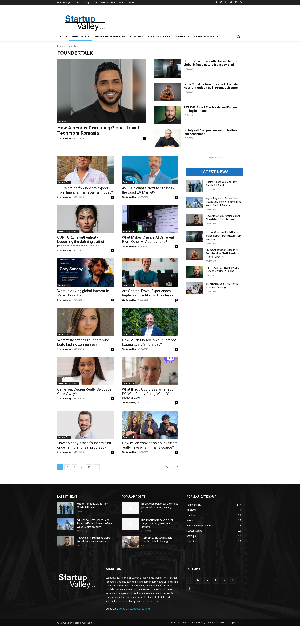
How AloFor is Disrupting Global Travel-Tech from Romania (99, 130)
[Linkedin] (226, 3)
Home (60, 46)
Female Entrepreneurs (68, 231)
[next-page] (97, 467)
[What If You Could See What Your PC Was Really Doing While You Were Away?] (150, 371)
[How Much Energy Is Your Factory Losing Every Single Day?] (150, 322)
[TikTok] (231, 3)
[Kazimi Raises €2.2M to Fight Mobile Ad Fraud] (194, 186)
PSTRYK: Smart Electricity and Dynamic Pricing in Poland (211, 109)
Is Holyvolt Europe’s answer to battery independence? (211, 132)
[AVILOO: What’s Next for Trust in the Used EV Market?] (150, 170)
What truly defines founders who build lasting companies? (83, 342)
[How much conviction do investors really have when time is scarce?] (150, 425)
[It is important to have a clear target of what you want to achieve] (130, 524)
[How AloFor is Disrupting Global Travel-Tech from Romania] (101, 91)
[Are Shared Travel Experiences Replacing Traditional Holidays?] (150, 272)
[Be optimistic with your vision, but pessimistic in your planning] (130, 508)
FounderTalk (64, 121)
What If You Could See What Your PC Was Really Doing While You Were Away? (148, 393)
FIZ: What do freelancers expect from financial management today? (85, 190)
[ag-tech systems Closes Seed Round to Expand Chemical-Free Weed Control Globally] (194, 202)
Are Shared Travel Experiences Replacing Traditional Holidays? (147, 293)
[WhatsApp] (241, 3)
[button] (238, 36)
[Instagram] (221, 3)
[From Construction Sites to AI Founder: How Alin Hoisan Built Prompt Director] (167, 92)
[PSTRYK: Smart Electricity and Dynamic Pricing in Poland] (167, 115)
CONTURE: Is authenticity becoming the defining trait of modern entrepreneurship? (81, 241)
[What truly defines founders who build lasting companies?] (85, 322)
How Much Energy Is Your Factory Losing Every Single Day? (149, 342)
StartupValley (64, 138)
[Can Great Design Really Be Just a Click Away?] (85, 371)
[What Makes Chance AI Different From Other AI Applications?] (150, 219)
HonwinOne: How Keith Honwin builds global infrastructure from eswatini (210, 62)
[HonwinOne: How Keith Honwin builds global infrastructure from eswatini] (167, 68)
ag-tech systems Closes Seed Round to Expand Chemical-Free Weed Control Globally (223, 201)
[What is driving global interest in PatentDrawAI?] (85, 272)
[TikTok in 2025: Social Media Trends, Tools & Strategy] (130, 542)
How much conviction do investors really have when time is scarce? (150, 445)
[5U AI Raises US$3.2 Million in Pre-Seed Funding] (194, 288)
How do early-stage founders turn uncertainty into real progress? (84, 445)
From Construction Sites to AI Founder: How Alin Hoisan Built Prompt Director (212, 86)
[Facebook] (217, 3)
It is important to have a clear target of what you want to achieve (157, 523)
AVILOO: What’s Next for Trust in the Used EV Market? (148, 190)
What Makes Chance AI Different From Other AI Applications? (148, 239)
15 (89, 467)
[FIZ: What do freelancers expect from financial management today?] (85, 170)
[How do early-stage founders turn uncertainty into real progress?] (85, 425)
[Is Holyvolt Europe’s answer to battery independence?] (167, 138)
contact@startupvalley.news (135, 608)
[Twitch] (224, 580)
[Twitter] (236, 3)
